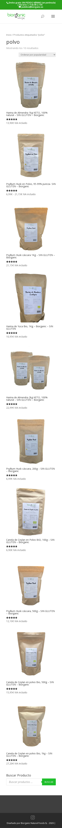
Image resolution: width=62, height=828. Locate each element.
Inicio (9, 34)
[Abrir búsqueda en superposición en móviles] (31, 781)
